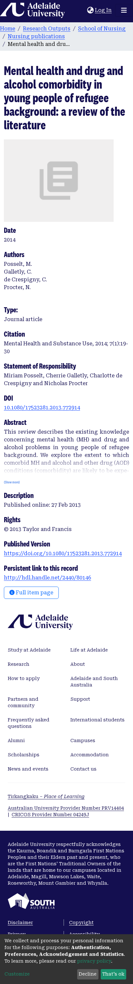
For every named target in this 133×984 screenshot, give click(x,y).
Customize (17, 974)
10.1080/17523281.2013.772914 (42, 408)
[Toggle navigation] (124, 10)
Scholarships (23, 754)
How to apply (24, 678)
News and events (28, 769)
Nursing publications (36, 36)
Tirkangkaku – (46, 796)
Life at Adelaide (89, 650)
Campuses (82, 740)
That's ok (113, 974)
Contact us (83, 769)
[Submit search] (82, 10)
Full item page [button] (34, 592)
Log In (103, 10)
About (77, 664)
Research (18, 664)
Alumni (16, 740)
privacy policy (94, 961)
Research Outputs (46, 29)
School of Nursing (102, 29)
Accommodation (89, 754)
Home (7, 29)
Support (80, 699)
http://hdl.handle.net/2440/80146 (47, 578)
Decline (88, 974)
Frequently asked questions (28, 723)
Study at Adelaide (29, 650)
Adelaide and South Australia (94, 681)
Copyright (81, 922)
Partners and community (23, 702)
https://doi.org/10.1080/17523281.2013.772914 (63, 553)
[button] (90, 10)
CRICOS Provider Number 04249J (50, 814)
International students (97, 719)
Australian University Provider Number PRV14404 (66, 808)
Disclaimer (20, 922)
